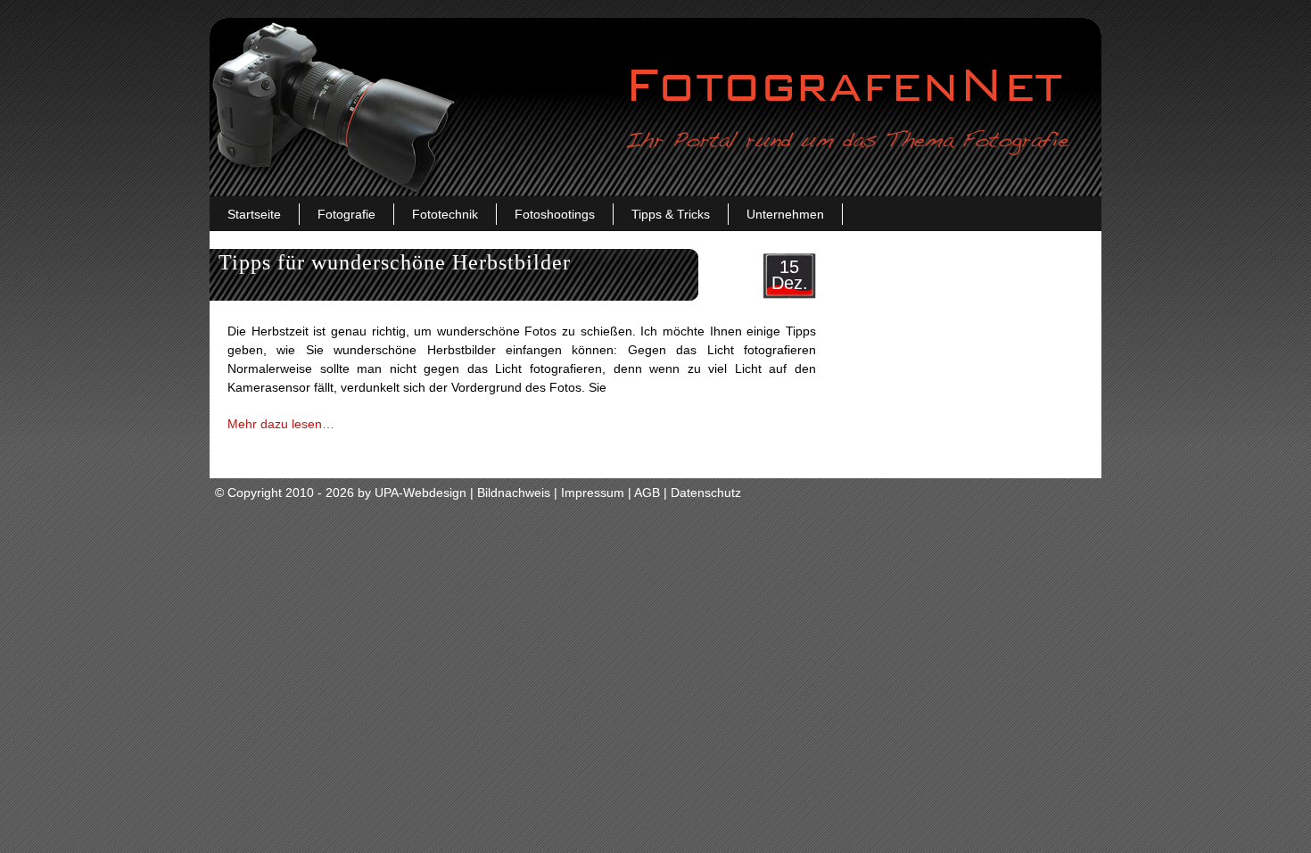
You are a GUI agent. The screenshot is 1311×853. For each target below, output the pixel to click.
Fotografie (346, 214)
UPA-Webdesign (420, 492)
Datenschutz (706, 492)
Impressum (592, 492)
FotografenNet (655, 107)
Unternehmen (785, 214)
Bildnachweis (513, 492)
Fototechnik (445, 214)
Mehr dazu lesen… (280, 424)
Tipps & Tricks (670, 214)
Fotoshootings (555, 214)
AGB (647, 492)
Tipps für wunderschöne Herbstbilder (394, 262)
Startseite (254, 214)
